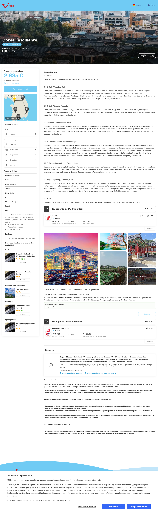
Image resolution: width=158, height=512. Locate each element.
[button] (15, 109)
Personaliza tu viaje (21, 89)
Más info (23, 262)
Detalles (150, 228)
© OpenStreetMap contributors (14, 95)
